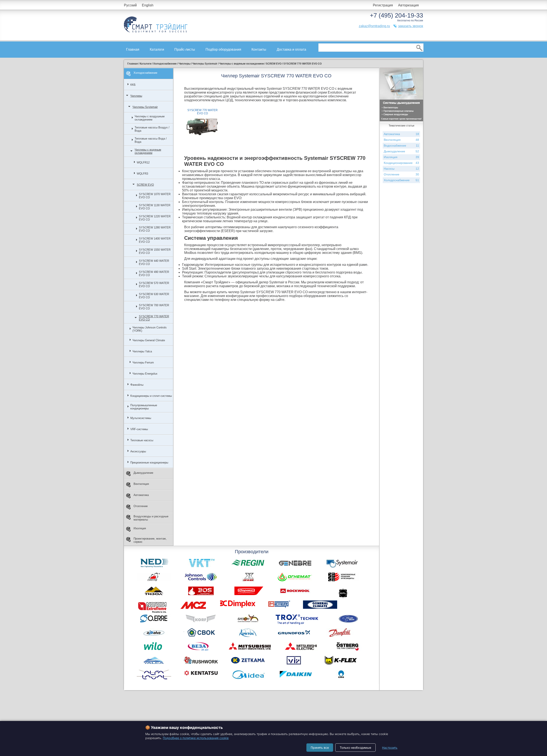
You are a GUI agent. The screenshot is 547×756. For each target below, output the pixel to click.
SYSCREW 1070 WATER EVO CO (155, 196)
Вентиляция (141, 483)
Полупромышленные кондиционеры (143, 407)
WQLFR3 (142, 173)
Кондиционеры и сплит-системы (151, 395)
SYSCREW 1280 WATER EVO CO (155, 229)
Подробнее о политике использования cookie (196, 738)
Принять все (320, 747)
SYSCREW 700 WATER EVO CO (154, 307)
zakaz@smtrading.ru (374, 26)
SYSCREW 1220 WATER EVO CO (155, 218)
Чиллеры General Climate (148, 340)
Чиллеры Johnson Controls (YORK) (149, 329)
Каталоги (157, 49)
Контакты (258, 49)
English (147, 5)
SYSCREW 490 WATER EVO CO (154, 273)
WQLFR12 (143, 162)
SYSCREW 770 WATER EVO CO (154, 318)
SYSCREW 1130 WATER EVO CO (154, 207)
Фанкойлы (136, 384)
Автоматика (141, 495)
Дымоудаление (143, 472)
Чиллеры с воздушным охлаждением (150, 118)
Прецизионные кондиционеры (149, 462)
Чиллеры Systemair (145, 107)
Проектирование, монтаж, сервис (150, 540)
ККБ (133, 84)
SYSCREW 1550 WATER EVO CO (155, 251)
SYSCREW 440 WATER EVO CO (154, 262)
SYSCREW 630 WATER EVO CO (154, 296)
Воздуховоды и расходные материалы (151, 518)
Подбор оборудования (223, 49)
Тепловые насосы (141, 440)
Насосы (401, 168)
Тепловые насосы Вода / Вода (151, 140)
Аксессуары (138, 451)
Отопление (141, 506)
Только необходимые (355, 747)
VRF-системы (139, 429)
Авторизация (408, 5)
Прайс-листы (184, 49)
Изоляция (140, 528)
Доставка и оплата (291, 49)
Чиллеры (136, 95)
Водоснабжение (401, 145)
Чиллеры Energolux (144, 373)
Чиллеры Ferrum (143, 362)
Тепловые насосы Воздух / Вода (152, 129)
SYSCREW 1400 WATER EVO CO (155, 240)
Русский (130, 5)
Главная (132, 49)
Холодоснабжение (145, 72)
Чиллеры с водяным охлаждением (148, 151)
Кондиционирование (401, 163)
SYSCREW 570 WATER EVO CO (154, 284)
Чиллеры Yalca (142, 351)
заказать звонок (410, 26)
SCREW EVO (145, 184)
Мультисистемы (140, 418)
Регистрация (383, 5)
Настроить (389, 747)
